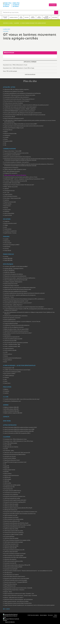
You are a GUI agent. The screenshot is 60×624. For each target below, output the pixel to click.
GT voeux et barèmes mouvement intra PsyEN (14, 553)
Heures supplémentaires (9, 319)
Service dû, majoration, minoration (12, 318)
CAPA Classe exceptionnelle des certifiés (13, 531)
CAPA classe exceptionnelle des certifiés (13, 561)
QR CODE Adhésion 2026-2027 (11, 409)
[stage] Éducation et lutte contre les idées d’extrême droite (18, 603)
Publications (7, 241)
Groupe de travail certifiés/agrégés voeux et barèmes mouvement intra (20, 511)
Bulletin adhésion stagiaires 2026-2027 (13, 413)
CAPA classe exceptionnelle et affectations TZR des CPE (17, 565)
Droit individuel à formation (10, 196)
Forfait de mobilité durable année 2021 (13, 339)
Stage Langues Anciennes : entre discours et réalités (16, 601)
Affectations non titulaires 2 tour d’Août (13, 91)
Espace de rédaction (10, 622)
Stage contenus (7, 473)
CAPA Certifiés (7, 483)
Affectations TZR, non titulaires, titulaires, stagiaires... (16, 89)
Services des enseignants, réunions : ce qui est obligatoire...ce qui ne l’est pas (22, 321)
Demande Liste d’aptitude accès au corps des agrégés (16, 578)
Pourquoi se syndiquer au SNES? (11, 245)
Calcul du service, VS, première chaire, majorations (15, 316)
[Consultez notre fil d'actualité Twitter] (26, 615)
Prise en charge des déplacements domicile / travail (16, 301)
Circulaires (6, 391)
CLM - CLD (6, 192)
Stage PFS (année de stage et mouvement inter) (15, 462)
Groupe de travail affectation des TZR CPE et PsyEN (16, 523)
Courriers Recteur (8, 130)
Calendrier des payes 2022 (10, 340)
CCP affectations (8, 572)
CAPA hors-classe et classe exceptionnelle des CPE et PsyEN (18, 508)
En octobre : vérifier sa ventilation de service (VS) (15, 181)
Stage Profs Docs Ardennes (10, 584)
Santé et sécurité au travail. (10, 223)
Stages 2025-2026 (8, 260)
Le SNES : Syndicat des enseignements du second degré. (17, 370)
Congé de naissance (9, 348)
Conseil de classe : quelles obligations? (13, 305)
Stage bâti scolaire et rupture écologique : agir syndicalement (18, 599)
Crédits (55, 615)
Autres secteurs (7, 229)
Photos (6, 139)
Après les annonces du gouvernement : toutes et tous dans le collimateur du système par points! (26, 105)
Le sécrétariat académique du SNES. (12, 372)
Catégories (6, 221)
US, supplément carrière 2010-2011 (12, 155)
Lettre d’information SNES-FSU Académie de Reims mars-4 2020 (19, 429)
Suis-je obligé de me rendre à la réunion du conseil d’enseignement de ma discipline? (24, 307)
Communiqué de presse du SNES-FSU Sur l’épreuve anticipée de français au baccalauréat (24, 115)
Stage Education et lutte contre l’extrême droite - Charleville (18, 588)
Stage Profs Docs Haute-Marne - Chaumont (14, 590)
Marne (5, 381)
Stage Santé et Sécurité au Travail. (12, 460)
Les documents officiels (9, 116)
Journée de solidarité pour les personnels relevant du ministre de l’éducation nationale (24, 293)
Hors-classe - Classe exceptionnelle (12, 198)
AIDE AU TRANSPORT (9, 270)
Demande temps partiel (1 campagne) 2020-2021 (15, 582)
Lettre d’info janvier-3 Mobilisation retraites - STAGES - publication (20, 109)
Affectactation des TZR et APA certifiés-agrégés (15, 557)
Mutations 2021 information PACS (12, 183)
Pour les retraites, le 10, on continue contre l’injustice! (16, 101)
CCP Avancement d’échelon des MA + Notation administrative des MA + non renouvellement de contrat (28, 571)
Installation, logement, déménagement (13, 282)
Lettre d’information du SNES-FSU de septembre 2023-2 (17, 433)
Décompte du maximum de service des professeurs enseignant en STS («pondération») (24, 299)
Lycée (5, 227)
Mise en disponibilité (9, 213)
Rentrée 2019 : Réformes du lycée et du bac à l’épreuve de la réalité (19, 95)
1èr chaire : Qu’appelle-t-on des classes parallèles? (16, 266)
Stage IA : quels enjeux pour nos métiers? (14, 597)
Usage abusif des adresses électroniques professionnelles (17, 289)
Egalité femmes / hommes (10, 233)
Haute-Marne (7, 383)
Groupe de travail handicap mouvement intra (14, 496)
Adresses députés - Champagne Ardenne (13, 268)
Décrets (6, 356)
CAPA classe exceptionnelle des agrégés (13, 542)
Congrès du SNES (8, 141)
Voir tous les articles (30, 74)
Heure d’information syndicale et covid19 (14, 118)
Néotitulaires (7, 246)
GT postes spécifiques (9, 536)
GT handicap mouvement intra (11, 544)
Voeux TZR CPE (7, 445)
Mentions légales (43, 615)
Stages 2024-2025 (8, 258)
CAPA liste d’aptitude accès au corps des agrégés (15, 580)
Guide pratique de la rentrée (10, 283)
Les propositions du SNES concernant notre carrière (16, 153)
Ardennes (6, 377)
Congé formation (8, 194)
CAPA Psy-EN (7, 477)
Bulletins (6, 389)
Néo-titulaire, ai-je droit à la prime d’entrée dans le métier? (18, 333)
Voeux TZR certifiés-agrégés (10, 71)
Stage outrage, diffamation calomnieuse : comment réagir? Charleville (20, 595)
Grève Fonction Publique (10, 458)
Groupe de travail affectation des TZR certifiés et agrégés (17, 525)
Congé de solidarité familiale (11, 323)
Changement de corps (9, 190)
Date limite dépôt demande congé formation (14, 576)
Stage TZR (6, 466)
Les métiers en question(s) (10, 231)
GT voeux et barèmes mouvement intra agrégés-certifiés (17, 540)
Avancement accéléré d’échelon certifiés (13, 534)
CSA (5, 145)
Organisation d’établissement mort (12, 401)
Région (6, 131)
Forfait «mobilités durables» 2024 (12, 344)
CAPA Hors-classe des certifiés (11, 546)
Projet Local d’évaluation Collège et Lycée (14, 128)
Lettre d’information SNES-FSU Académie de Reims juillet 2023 (19, 431)
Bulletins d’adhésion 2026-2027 (11, 407)
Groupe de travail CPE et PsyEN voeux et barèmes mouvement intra (20, 513)
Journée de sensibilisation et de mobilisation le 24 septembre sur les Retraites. (22, 93)
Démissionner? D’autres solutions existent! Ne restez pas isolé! (19, 185)
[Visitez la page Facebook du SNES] (24, 615)
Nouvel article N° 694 (9, 368)
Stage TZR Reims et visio (10, 586)
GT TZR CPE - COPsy (9, 450)
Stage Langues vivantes (9, 470)
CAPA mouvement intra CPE (10, 515)
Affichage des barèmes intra (10, 510)
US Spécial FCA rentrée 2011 (11, 173)
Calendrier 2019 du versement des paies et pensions (16, 331)
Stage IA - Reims (8, 592)
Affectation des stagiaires (10, 559)
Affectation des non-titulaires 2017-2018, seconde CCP (17, 452)
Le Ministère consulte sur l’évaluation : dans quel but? (16, 162)
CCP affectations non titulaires (11, 574)
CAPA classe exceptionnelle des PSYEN (13, 567)
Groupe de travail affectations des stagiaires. (14, 527)
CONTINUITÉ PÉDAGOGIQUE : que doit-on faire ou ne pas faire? (19, 111)
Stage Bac (6, 471)
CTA (5, 464)
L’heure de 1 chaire (9, 297)
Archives (6, 256)
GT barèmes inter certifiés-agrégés (12, 485)
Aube (5, 379)
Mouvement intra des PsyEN (10, 569)
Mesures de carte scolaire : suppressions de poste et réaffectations (19, 278)
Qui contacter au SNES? (9, 373)
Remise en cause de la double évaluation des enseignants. (17, 157)
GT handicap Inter (8, 489)
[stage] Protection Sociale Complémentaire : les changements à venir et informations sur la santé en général (29, 605)
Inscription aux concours (10, 456)
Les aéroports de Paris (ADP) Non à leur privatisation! (16, 97)
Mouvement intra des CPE (10, 563)
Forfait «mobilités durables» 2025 (12, 346)
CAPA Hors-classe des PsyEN (11, 551)
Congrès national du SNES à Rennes (12, 490)
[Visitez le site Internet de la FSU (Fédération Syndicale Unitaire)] (11, 620)
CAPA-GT (6, 188)
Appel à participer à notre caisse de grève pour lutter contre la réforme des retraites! (23, 126)
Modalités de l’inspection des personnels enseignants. (17, 325)
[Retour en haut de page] (6, 618)
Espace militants (8, 360)
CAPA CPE (6, 481)
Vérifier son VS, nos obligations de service (14, 327)
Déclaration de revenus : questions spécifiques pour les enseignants (20, 295)
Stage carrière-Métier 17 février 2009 (12, 151)
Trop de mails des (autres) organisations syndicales (16, 342)
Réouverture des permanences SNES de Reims (15, 454)
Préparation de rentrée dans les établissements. (15, 276)
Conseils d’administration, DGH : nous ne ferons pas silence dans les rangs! (22, 399)
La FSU (6, 352)
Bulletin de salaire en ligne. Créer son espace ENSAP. (16, 329)
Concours (6, 248)
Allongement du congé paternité (11, 337)
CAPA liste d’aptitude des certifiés (12, 498)
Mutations (6, 200)
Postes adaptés (7, 204)
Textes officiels (7, 250)
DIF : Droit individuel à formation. (12, 171)
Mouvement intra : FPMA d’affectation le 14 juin (15, 65)
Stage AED (6, 468)
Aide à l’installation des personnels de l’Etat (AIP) (15, 280)
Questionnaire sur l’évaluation (11, 167)
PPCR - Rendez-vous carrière (11, 187)
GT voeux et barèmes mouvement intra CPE (14, 550)
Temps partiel (7, 209)
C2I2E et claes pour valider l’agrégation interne (15, 169)
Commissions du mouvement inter (12, 492)
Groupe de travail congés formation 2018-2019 (15, 500)
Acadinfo (6, 393)
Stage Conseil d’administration (11, 475)
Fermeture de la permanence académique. (14, 532)
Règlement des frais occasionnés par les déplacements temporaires (19, 287)
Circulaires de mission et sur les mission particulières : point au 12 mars (20, 177)
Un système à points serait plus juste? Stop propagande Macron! (19, 99)
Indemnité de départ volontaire (11, 285)
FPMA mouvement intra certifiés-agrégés (13, 519)
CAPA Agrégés (7, 479)
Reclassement (7, 335)
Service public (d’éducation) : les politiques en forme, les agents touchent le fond (23, 113)
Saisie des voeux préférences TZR (12, 521)
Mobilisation (7, 135)
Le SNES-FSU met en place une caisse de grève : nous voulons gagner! (20, 107)
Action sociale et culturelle (10, 350)
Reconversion (7, 206)
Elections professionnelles (10, 133)
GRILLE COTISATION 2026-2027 (11, 411)
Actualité (6, 137)
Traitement (6, 211)
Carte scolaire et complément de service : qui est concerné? (18, 303)
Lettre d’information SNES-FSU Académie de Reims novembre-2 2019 (20, 427)
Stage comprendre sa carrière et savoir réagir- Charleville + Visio (19, 593)
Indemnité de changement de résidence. (13, 274)
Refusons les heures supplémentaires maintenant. (15, 291)
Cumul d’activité (8, 215)
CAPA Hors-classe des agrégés (11, 538)
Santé (5, 362)
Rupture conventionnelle (10, 202)
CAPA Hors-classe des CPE (10, 548)
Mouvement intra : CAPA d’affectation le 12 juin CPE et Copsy (18, 68)
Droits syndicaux (8, 354)
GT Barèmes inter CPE (9, 487)
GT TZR (6, 449)
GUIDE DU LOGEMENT (9, 272)
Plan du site (50, 615)
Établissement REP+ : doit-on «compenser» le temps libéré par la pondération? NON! (24, 179)
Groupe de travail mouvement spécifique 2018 (14, 502)
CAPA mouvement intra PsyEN (11, 517)
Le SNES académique (9, 375)
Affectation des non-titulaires (11, 447)
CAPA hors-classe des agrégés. (11, 504)
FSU (5, 143)
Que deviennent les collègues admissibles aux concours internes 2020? (20, 124)
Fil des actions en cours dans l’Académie (13, 103)
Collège (6, 225)
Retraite (6, 208)
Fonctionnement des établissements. (13, 358)
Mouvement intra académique (11, 494)
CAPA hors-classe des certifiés (11, 506)
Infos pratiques (7, 243)
